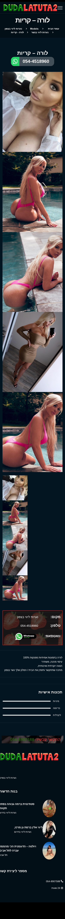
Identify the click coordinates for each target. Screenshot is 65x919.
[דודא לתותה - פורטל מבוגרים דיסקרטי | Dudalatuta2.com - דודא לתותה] (29, 7)
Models (34, 28)
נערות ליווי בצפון (13, 28)
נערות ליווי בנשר (39, 32)
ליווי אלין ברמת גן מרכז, (28, 827)
